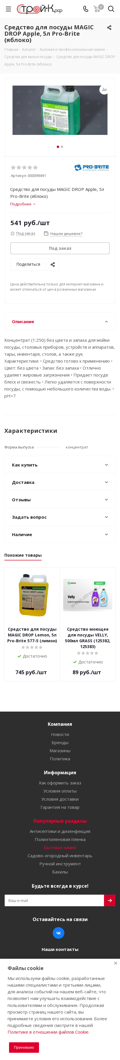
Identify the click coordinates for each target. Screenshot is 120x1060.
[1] (13, 167)
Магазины (60, 750)
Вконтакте (58, 933)
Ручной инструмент (60, 864)
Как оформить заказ (60, 783)
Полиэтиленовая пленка (60, 839)
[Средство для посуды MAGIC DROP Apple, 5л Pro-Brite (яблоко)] (60, 115)
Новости (60, 734)
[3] (24, 167)
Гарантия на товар (60, 807)
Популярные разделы (60, 821)
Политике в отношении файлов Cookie (48, 1032)
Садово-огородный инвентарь (60, 855)
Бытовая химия (60, 847)
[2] (19, 167)
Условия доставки (60, 799)
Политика (60, 758)
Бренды (60, 742)
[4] (30, 167)
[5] (35, 167)
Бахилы (60, 872)
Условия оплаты (60, 791)
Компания (60, 724)
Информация (60, 772)
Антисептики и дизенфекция (60, 831)
